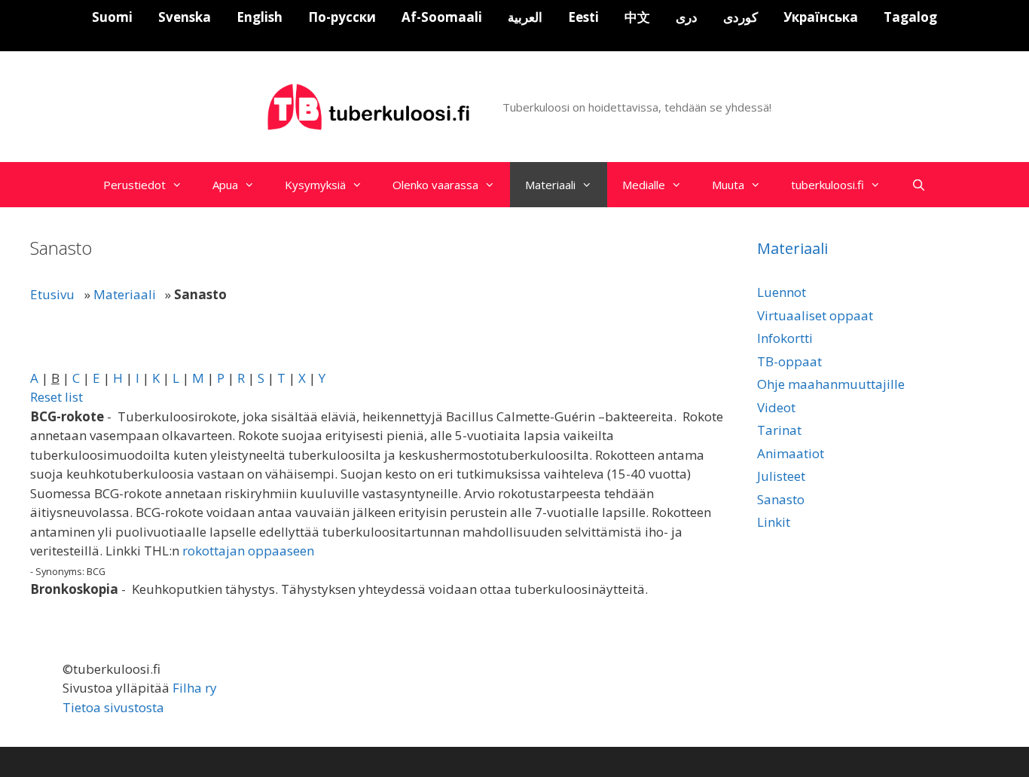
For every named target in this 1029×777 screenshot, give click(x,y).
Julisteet (781, 476)
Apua (225, 184)
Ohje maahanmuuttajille (831, 384)
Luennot (781, 292)
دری (687, 17)
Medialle (643, 184)
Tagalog (910, 17)
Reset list (56, 396)
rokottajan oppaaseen (248, 550)
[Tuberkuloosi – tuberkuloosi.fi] (371, 106)
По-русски (342, 17)
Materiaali (550, 184)
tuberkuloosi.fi (827, 184)
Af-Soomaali (442, 17)
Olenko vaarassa (435, 184)
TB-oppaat (789, 361)
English (259, 17)
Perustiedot (134, 184)
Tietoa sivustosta (113, 707)
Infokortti (785, 338)
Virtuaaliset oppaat (815, 315)
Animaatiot (790, 453)
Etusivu (52, 294)
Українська (820, 17)
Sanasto (781, 499)
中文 (637, 17)
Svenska (184, 17)
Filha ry (195, 687)
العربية (525, 17)
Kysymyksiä (315, 184)
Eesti (583, 17)
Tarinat (779, 430)
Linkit (773, 522)
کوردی (740, 17)
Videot (776, 407)
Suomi (112, 17)
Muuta (728, 184)
